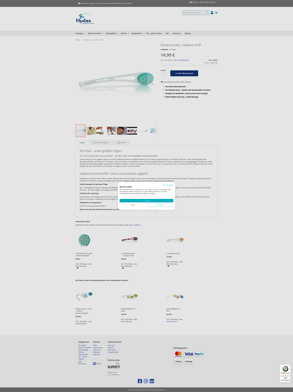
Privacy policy (168, 185)
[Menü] (289, 366)
